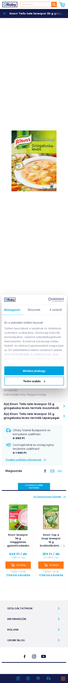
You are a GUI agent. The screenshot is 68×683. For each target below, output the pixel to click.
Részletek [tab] (34, 309)
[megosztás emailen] (51, 474)
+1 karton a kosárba (18, 575)
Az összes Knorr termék (47, 496)
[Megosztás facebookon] (45, 474)
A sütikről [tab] (56, 309)
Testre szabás (32, 381)
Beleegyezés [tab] (12, 309)
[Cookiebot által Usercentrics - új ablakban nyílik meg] (48, 299)
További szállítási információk (23, 459)
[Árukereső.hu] (34, 672)
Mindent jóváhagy (34, 370)
